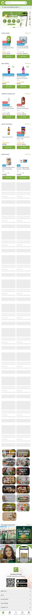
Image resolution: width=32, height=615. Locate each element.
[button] (25, 3)
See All (28, 524)
